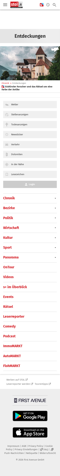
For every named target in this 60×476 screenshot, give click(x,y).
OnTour (8, 267)
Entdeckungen (19, 83)
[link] (30, 88)
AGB (24, 446)
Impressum (13, 446)
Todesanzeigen (19, 124)
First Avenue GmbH (34, 459)
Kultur (8, 238)
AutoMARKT (12, 356)
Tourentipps (41, 383)
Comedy (9, 326)
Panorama (11, 257)
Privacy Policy (35, 446)
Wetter (14, 104)
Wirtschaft (11, 228)
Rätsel (8, 307)
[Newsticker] (48, 5)
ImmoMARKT (12, 346)
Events (8, 297)
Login (32, 184)
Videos (8, 277)
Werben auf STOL (15, 379)
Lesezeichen (17, 174)
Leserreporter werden (18, 383)
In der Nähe (17, 164)
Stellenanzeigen (19, 114)
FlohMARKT (11, 366)
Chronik (5, 83)
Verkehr (15, 144)
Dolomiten (17, 154)
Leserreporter (13, 316)
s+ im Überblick (15, 287)
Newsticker (17, 134)
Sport (7, 247)
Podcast (9, 336)
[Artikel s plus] (30, 63)
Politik (8, 218)
